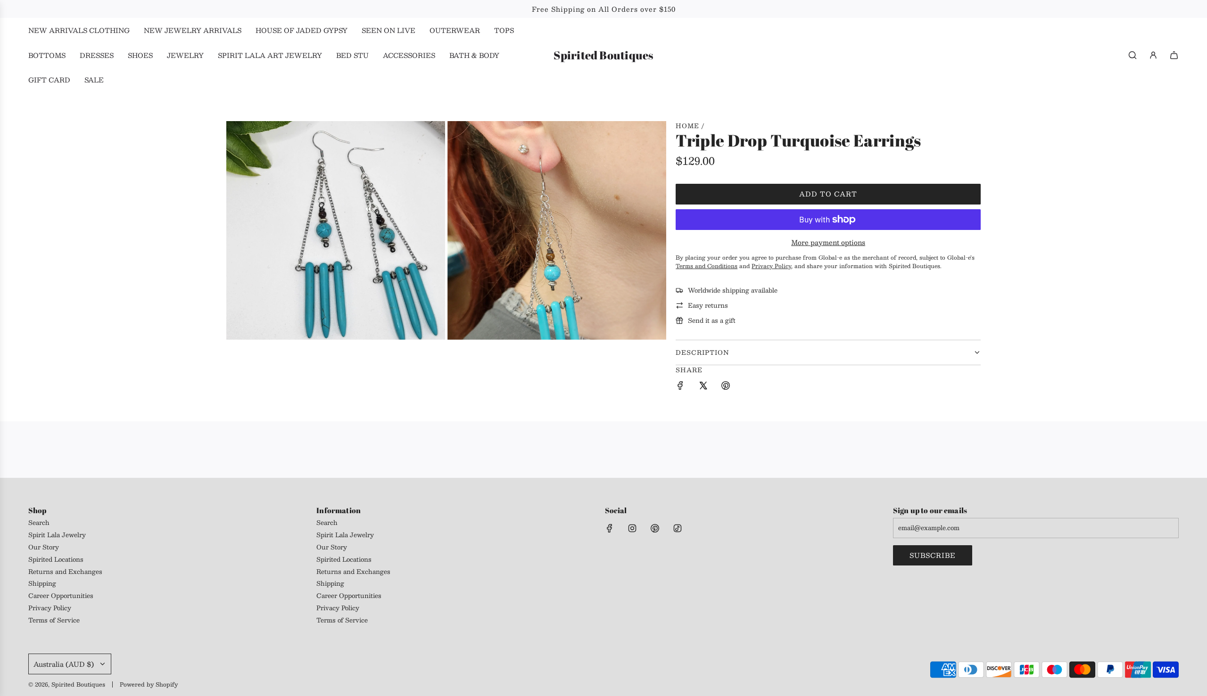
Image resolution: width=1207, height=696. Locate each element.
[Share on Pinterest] (725, 387)
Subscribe (932, 555)
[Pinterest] (655, 528)
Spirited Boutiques (603, 55)
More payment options (828, 242)
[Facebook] (609, 528)
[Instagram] (632, 528)
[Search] (1132, 55)
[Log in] (1153, 55)
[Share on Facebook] (680, 387)
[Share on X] (703, 387)
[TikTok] (677, 528)
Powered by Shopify (149, 684)
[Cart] (1174, 55)
